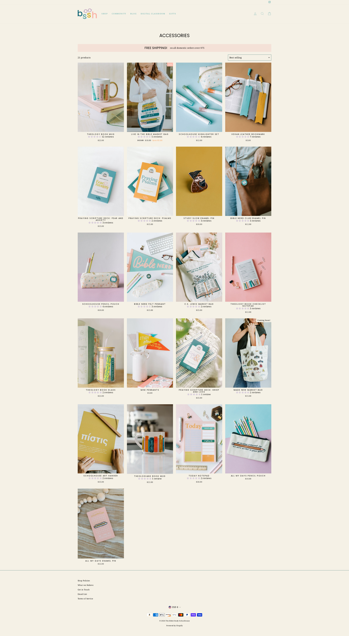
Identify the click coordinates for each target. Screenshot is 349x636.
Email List (82, 594)
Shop (105, 13)
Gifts (172, 13)
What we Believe (85, 585)
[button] (95, 136)
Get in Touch (84, 589)
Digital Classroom (153, 13)
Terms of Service (85, 598)
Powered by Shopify (174, 625)
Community (119, 13)
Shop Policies (84, 580)
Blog (133, 13)
